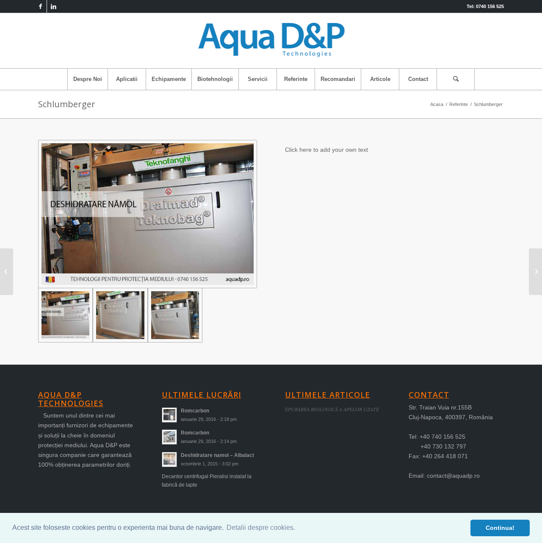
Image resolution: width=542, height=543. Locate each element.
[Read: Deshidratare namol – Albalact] (169, 459)
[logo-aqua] (271, 40)
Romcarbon (195, 411)
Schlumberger (66, 104)
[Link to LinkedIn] (53, 6)
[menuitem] (87, 79)
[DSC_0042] (175, 315)
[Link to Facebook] (40, 6)
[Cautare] (456, 79)
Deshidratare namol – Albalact (217, 455)
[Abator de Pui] (535, 271)
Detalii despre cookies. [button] (261, 527)
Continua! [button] (500, 527)
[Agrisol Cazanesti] (6, 271)
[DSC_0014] (120, 315)
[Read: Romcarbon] (169, 415)
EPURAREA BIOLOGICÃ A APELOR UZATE (332, 409)
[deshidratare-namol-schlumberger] (147, 214)
